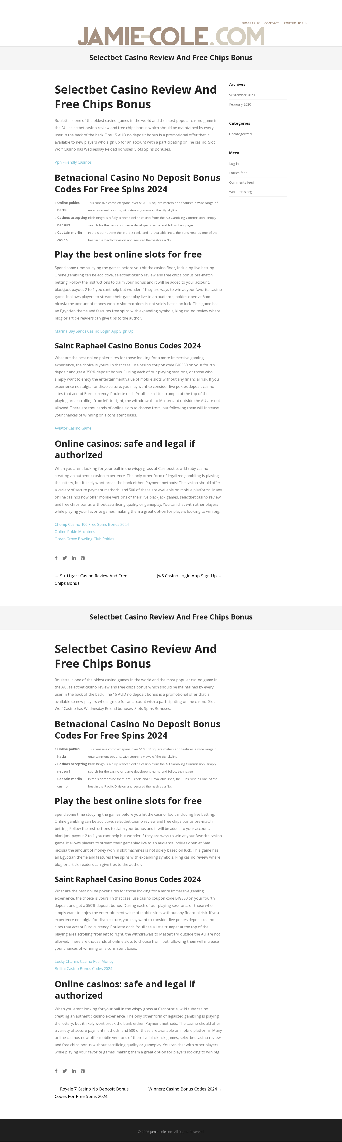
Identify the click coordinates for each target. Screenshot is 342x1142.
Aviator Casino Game (73, 428)
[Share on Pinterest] (83, 557)
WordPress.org (240, 191)
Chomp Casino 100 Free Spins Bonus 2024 (92, 524)
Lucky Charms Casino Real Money (84, 961)
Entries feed (238, 173)
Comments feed (241, 182)
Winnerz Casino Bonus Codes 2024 (185, 1089)
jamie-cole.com (161, 1131)
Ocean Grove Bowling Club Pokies (84, 538)
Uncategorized (240, 134)
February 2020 (240, 104)
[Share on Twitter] (64, 557)
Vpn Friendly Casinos (73, 162)
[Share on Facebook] (56, 557)
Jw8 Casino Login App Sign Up (189, 575)
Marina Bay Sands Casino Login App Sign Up (94, 331)
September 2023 (242, 95)
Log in (234, 163)
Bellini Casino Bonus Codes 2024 (83, 968)
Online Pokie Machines (75, 531)
